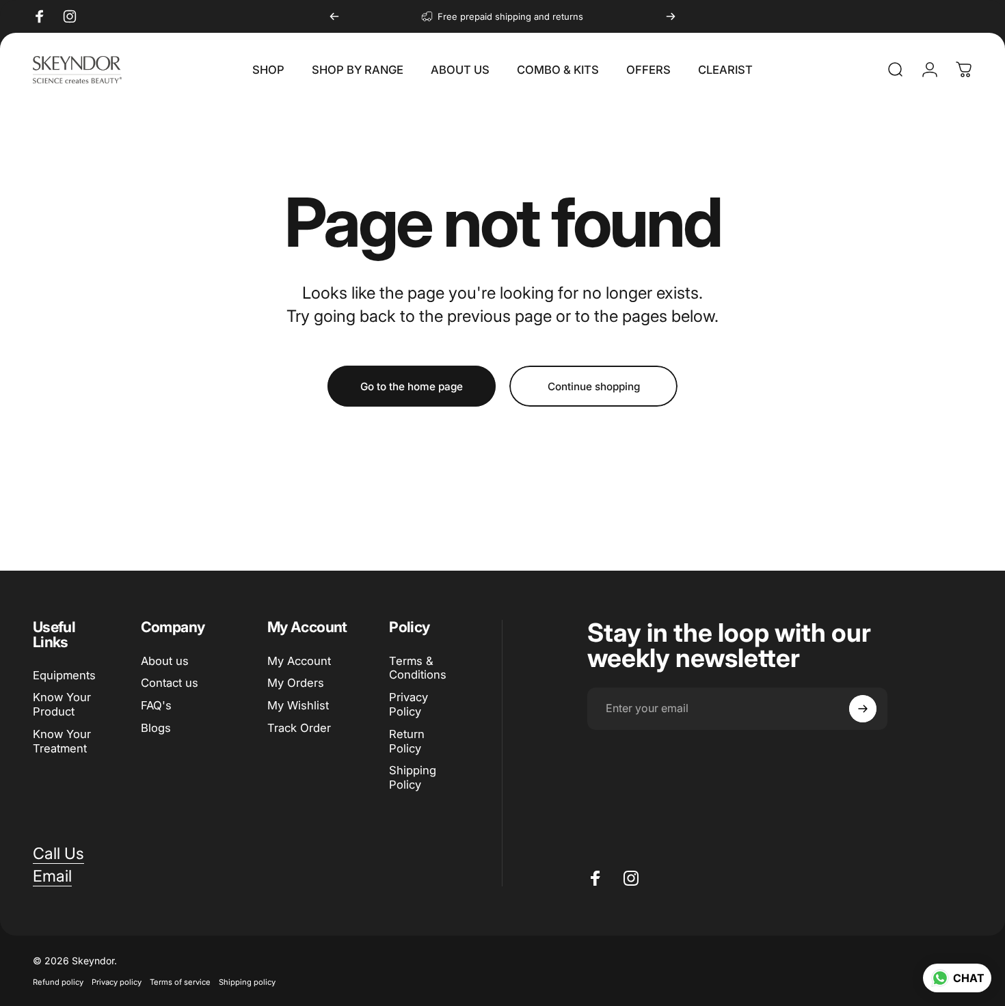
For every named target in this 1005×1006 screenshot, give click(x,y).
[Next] (671, 16)
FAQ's (156, 705)
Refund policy (58, 982)
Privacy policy (117, 982)
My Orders (295, 683)
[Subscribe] (862, 708)
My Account (299, 661)
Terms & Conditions (417, 668)
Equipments (64, 675)
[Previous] (334, 16)
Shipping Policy (412, 777)
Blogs (156, 728)
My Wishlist (298, 705)
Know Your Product (62, 705)
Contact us (169, 683)
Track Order (299, 728)
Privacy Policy (408, 704)
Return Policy (407, 741)
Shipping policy (247, 982)
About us (165, 661)
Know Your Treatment (62, 741)
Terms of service (180, 982)
